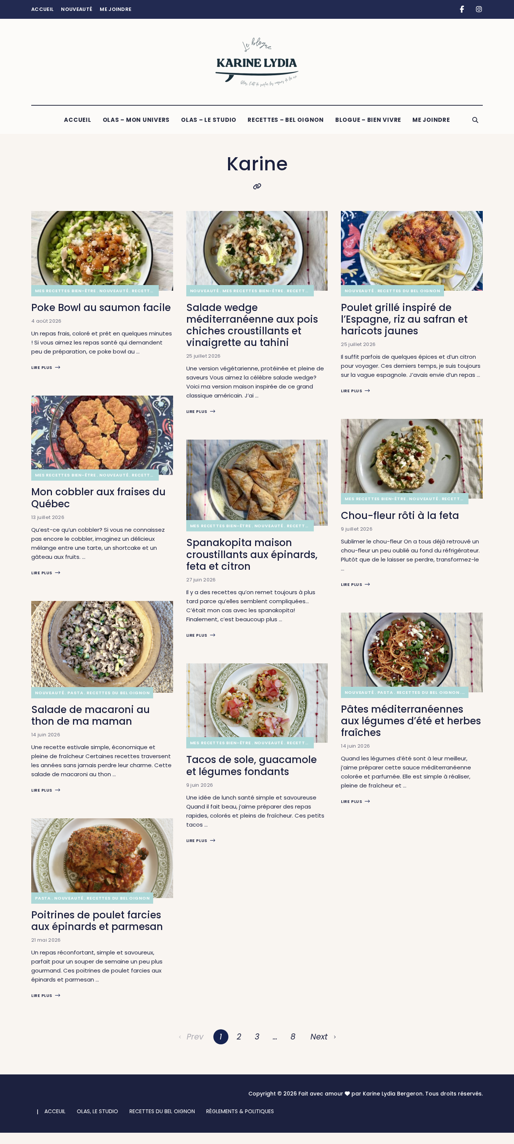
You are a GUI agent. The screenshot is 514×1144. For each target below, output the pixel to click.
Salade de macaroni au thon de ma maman (90, 715)
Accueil (42, 9)
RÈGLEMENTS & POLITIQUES (240, 1111)
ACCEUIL (54, 1111)
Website (257, 186)
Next (319, 1036)
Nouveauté (76, 9)
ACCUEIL (77, 120)
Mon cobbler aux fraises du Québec (98, 497)
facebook (461, 9)
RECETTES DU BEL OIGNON (162, 1111)
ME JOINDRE (431, 120)
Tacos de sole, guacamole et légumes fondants (251, 765)
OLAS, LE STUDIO (97, 1111)
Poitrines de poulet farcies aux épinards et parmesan (97, 920)
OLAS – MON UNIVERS (136, 120)
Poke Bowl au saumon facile (101, 307)
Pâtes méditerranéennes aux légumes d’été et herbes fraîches (411, 720)
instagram (478, 9)
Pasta (75, 693)
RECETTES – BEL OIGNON (286, 120)
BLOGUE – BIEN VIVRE (368, 120)
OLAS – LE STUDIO (208, 120)
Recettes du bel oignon (118, 693)
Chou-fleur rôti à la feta (400, 515)
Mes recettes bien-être (65, 291)
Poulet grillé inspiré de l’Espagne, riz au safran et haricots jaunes (404, 319)
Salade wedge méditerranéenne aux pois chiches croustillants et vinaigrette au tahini (252, 325)
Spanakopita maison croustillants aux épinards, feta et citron (252, 554)
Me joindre (115, 9)
